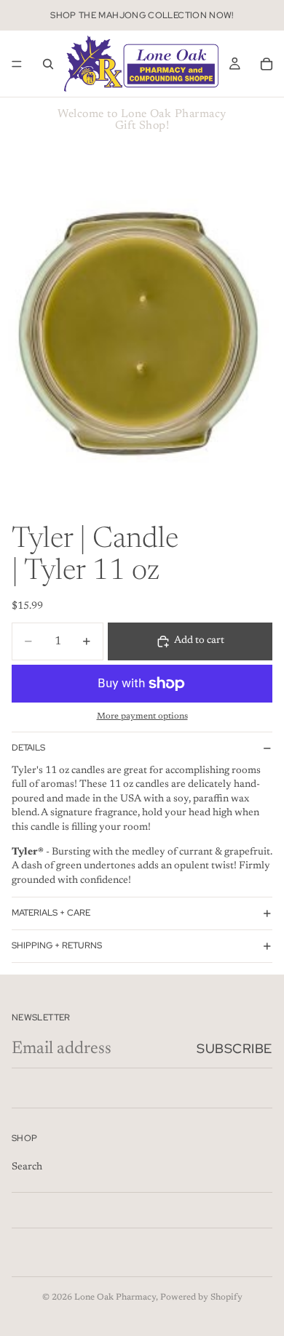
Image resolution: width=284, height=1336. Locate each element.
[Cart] (267, 64)
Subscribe (234, 1048)
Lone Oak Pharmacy (115, 1297)
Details (28, 747)
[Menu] (16, 64)
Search (27, 1167)
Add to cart (199, 641)
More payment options (142, 716)
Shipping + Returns (57, 945)
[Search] (48, 64)
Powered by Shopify (201, 1297)
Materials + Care (51, 913)
